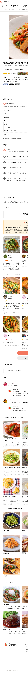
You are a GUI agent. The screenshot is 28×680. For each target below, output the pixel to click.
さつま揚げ (6, 110)
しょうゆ (7, 127)
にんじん (6, 117)
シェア (6, 84)
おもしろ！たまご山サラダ (10, 496)
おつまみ (6, 530)
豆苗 (4, 113)
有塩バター (6, 134)
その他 (5, 576)
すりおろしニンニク (10, 130)
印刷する (18, 84)
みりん (6, 124)
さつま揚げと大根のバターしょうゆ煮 (11, 439)
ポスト (12, 84)
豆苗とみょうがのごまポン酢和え (11, 468)
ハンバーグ (6, 629)
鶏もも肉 (6, 604)
